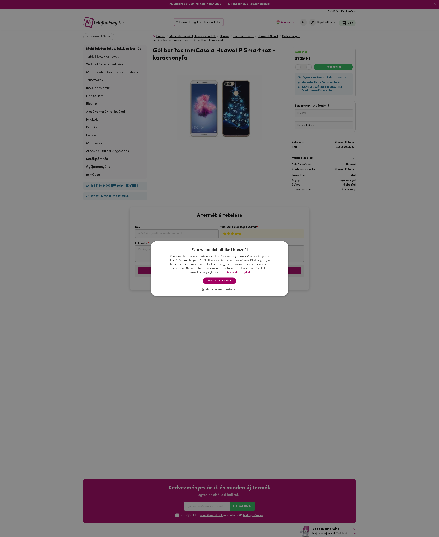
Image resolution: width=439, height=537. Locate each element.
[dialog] (219, 268)
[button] (219, 289)
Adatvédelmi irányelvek (238, 272)
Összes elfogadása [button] (219, 280)
